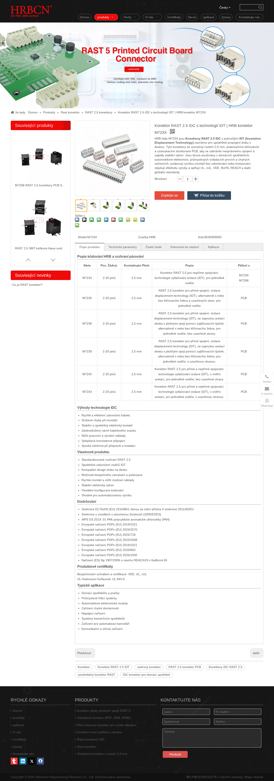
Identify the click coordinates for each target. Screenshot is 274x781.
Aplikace (213, 247)
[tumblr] (14, 761)
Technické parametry (123, 247)
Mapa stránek (254, 777)
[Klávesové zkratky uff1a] (260, 7)
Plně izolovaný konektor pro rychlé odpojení (106, 725)
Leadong (236, 777)
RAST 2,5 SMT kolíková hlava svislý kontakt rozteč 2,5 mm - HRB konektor (40, 248)
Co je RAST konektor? (27, 284)
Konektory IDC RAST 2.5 (225, 667)
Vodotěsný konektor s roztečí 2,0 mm (102, 753)
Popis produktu (89, 247)
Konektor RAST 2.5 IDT (114, 667)
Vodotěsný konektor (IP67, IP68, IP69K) (104, 717)
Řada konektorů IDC (91, 739)
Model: (82, 237)
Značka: (143, 237)
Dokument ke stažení (184, 247)
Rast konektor (86, 746)
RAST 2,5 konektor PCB (184, 667)
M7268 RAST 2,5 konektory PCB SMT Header (40, 185)
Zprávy (17, 746)
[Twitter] (31, 761)
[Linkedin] (22, 761)
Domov (17, 710)
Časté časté (154, 247)
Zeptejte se (169, 195)
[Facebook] (40, 761)
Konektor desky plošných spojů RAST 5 (103, 710)
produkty (19, 717)
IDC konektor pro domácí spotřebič (146, 674)
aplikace (18, 725)
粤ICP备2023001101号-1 (203, 777)
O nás (17, 732)
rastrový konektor (149, 667)
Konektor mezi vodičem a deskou (99, 732)
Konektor (84, 667)
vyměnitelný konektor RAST (96, 674)
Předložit (175, 754)
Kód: (201, 237)
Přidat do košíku (212, 195)
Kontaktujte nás (23, 753)
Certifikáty (19, 739)
